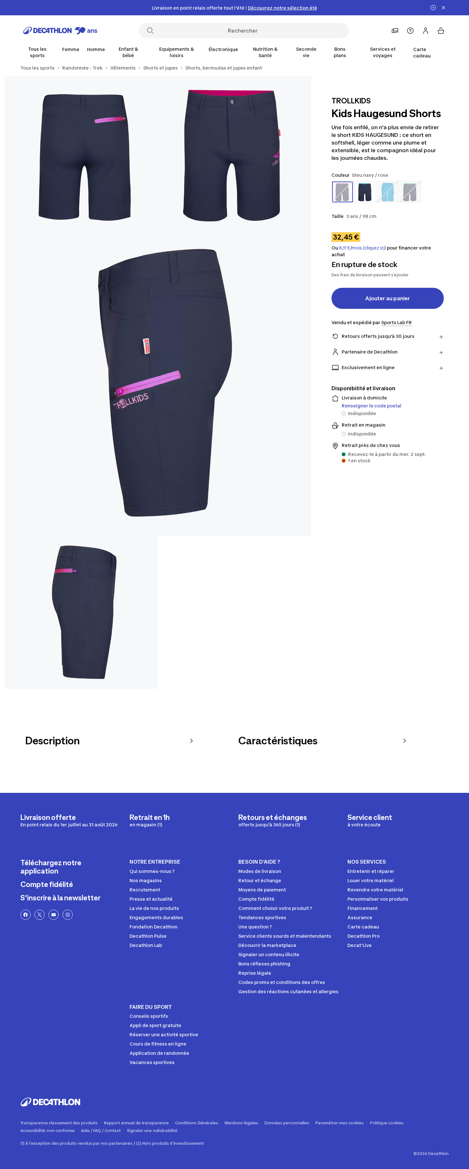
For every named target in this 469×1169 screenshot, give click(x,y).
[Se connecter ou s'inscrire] (425, 30)
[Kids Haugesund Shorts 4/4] (81, 612)
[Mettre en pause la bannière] (433, 8)
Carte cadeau (422, 52)
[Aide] (410, 30)
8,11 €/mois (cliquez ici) (362, 247)
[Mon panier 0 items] (441, 30)
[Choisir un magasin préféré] (395, 30)
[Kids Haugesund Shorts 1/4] (234, 152)
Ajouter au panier (387, 298)
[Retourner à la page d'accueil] (60, 30)
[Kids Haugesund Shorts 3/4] (158, 382)
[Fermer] (443, 8)
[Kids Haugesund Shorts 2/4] (81, 152)
